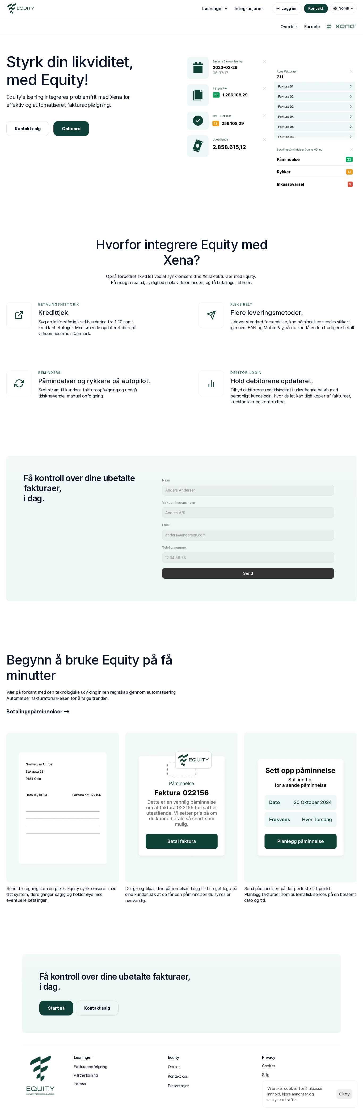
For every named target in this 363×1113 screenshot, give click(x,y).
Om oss (174, 1066)
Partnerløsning (86, 1075)
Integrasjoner (249, 8)
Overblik (289, 26)
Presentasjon (178, 1086)
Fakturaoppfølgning (90, 1066)
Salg (265, 1074)
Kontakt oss (178, 1076)
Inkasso (80, 1083)
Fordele (312, 26)
